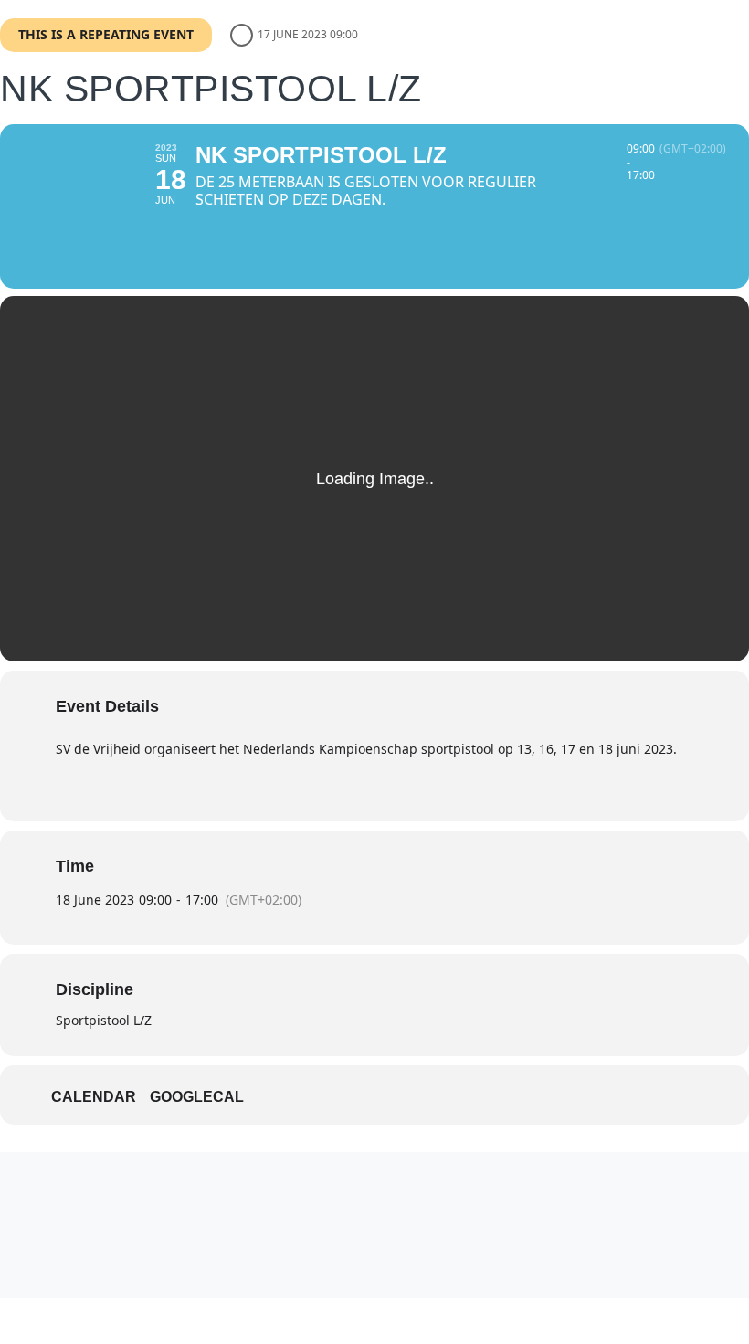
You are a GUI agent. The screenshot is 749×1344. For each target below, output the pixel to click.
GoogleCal (197, 1097)
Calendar (93, 1097)
